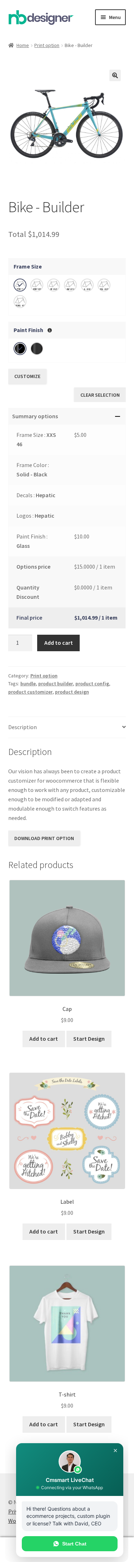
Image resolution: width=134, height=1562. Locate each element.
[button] (115, 75)
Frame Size (28, 266)
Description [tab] (22, 727)
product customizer (30, 692)
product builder (55, 683)
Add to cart (58, 642)
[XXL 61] (20, 301)
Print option (46, 45)
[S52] (53, 285)
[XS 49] (36, 285)
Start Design (89, 1038)
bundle (28, 683)
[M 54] (70, 285)
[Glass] (20, 348)
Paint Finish (28, 330)
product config (92, 683)
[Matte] (36, 348)
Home (22, 45)
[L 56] (87, 285)
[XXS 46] (20, 285)
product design (72, 692)
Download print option (44, 838)
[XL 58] (104, 285)
